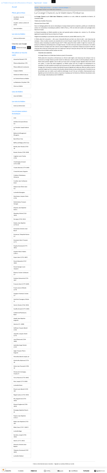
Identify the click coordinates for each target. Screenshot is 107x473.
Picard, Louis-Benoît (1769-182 (21, 390)
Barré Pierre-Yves (18, 139)
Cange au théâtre (18, 70)
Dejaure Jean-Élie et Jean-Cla (21, 187)
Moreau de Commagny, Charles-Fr (20, 372)
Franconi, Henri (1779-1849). (21, 284)
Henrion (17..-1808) (19, 324)
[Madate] (21, 471)
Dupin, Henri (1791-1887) (21, 257)
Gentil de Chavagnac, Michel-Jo (21, 300)
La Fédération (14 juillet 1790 (21, 82)
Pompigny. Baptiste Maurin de (21, 411)
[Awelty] (47, 471)
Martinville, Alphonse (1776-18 (21, 361)
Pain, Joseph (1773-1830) (20, 381)
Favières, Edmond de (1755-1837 (21, 279)
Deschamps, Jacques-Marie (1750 (21, 197)
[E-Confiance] (73, 471)
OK (29, 47)
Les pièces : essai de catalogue (60, 7)
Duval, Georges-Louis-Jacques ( (20, 267)
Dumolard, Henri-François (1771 (21, 241)
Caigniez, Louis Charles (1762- (20, 157)
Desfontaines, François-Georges (20, 203)
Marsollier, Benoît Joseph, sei (21, 356)
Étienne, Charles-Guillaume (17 (21, 273)
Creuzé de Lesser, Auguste (21, 171)
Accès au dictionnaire (19, 38)
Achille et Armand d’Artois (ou (21, 122)
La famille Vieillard (18, 456)
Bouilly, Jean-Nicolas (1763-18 (21, 147)
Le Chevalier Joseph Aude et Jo (21, 128)
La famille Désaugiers (19, 192)
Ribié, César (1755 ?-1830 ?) (21, 427)
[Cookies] (3, 470)
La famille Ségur (18, 431)
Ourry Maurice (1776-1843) (21, 377)
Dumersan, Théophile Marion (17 (21, 235)
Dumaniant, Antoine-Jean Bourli (20, 229)
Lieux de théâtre (18, 28)
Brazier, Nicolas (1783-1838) (21, 152)
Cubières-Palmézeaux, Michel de (20, 176)
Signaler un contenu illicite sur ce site (64, 464)
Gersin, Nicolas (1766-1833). (21, 305)
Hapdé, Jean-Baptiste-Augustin (20, 319)
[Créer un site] (7, 471)
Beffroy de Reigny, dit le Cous (21, 142)
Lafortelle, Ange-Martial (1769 (20, 346)
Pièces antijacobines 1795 (20, 63)
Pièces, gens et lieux (45, 7)
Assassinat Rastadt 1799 (20, 59)
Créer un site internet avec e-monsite (43, 464)
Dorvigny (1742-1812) (20, 219)
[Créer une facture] (60, 471)
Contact (45, 3)
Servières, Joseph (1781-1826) (20, 436)
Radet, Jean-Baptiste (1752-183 (21, 422)
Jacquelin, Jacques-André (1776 (20, 334)
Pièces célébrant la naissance (21, 67)
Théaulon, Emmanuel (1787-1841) (21, 451)
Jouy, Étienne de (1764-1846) (20, 340)
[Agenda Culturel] (99, 471)
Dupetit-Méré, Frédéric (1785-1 (20, 252)
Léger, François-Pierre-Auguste (20, 351)
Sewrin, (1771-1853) (19, 440)
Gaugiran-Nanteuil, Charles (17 (21, 294)
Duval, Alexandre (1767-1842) (20, 262)
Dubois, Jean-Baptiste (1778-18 (19, 224)
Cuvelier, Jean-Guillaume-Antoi (20, 182)
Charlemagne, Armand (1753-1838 (20, 162)
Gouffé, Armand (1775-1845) (21, 309)
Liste (15, 118)
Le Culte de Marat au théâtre (21, 78)
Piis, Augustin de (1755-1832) (20, 399)
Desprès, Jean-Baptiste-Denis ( (20, 208)
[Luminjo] (86, 471)
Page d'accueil (38, 3)
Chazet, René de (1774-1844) (21, 167)
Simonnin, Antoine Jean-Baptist (20, 445)
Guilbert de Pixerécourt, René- (20, 313)
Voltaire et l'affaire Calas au (21, 74)
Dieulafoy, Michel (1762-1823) (20, 214)
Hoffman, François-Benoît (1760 (20, 329)
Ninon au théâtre (18, 86)
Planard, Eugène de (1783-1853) (21, 405)
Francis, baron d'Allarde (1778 (20, 288)
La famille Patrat (18, 385)
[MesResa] (34, 471)
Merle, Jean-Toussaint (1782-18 (21, 367)
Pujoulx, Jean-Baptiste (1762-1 (20, 416)
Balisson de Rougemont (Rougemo (20, 134)
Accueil (36, 7)
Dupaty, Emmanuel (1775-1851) (21, 246)
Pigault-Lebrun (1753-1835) (21, 394)
